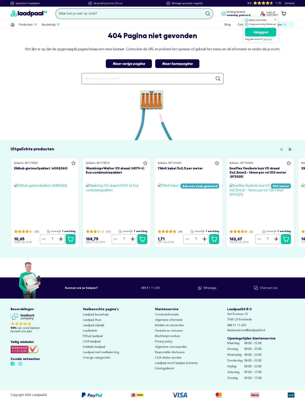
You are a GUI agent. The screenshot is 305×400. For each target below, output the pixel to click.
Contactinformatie (167, 314)
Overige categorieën (96, 357)
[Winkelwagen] (283, 13)
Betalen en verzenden (169, 325)
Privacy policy (163, 341)
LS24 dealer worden (168, 357)
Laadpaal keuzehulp (96, 314)
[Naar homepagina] (29, 14)
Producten (26, 24)
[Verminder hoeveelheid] (43, 239)
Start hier (267, 39)
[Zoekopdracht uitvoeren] (208, 13)
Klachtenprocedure (167, 336)
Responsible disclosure (170, 352)
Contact (242, 24)
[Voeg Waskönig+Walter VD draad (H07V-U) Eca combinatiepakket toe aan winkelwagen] (142, 239)
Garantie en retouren (169, 330)
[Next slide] (290, 149)
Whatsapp (210, 288)
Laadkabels (90, 330)
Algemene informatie (169, 320)
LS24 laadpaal (92, 341)
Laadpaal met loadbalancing (101, 352)
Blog (227, 24)
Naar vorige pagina (129, 64)
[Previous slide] (281, 149)
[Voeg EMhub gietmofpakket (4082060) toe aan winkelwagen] (71, 239)
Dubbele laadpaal (94, 346)
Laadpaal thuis (92, 320)
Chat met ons (268, 288)
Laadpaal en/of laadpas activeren (176, 363)
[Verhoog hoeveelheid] (61, 239)
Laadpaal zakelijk (93, 325)
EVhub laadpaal (93, 336)
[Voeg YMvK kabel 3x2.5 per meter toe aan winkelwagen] (214, 239)
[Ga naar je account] (262, 13)
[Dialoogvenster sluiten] (275, 19)
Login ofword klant (272, 13)
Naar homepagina (177, 64)
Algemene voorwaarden (171, 346)
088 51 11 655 (150, 288)
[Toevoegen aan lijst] (73, 163)
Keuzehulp (48, 24)
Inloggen (260, 32)
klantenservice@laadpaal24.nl (246, 330)
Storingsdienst (164, 368)
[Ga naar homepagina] (13, 24)
